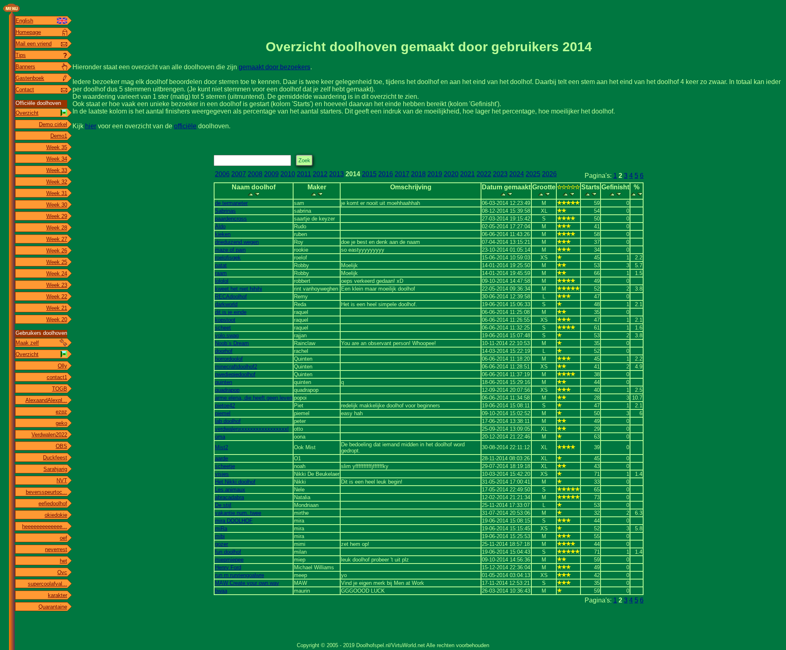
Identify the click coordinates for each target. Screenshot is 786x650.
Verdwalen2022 (49, 435)
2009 (271, 173)
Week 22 (56, 296)
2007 (238, 173)
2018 (418, 173)
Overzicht (27, 113)
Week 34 (56, 159)
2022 (484, 173)
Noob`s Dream (232, 343)
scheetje (225, 466)
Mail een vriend (34, 44)
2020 (451, 173)
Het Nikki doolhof (235, 482)
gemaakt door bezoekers (274, 67)
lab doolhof (228, 421)
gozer (221, 544)
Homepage (28, 32)
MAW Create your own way (247, 583)
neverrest (56, 549)
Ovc (62, 572)
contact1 (57, 377)
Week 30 (56, 205)
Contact (25, 89)
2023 (500, 173)
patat (221, 265)
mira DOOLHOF (234, 521)
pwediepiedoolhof (235, 374)
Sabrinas (225, 211)
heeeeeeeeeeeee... (44, 526)
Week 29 (56, 216)
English (24, 21)
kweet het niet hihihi (238, 289)
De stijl (223, 505)
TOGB (59, 389)
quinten (223, 382)
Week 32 (56, 182)
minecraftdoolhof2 (236, 367)
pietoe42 (225, 405)
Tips (21, 55)
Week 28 (56, 228)
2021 (467, 173)
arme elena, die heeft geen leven (253, 398)
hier (90, 126)
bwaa (221, 591)
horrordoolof (229, 359)
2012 (320, 173)
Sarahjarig (55, 469)
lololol (221, 281)
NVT (61, 480)
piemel (222, 413)
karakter (57, 595)
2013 (336, 173)
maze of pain (230, 250)
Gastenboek (30, 78)
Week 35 (56, 147)
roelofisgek (228, 258)
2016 (385, 173)
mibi (220, 536)
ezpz (61, 412)
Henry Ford (228, 567)
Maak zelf (27, 343)
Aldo (220, 226)
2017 (402, 173)
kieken (222, 234)
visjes (222, 474)
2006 (222, 173)
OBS (61, 446)
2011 (304, 173)
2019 (434, 173)
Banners (25, 67)
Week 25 (56, 262)
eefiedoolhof (52, 503)
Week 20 (56, 319)
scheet (223, 328)
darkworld (226, 304)
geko (61, 423)
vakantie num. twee (238, 513)
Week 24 (56, 273)
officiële (185, 126)
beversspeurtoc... (46, 492)
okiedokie (56, 515)
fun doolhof (228, 552)
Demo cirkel (53, 124)
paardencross (231, 219)
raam (221, 273)
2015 (369, 173)
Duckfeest (55, 458)
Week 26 (56, 251)
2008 (255, 173)
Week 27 (56, 239)
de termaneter (231, 203)
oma (220, 437)
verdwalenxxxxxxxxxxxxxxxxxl (252, 429)
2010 (287, 173)
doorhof (224, 351)
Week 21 (56, 308)
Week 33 (56, 170)
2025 (533, 173)
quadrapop (227, 390)
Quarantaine (52, 607)
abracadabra (229, 497)
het (63, 561)
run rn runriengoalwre (239, 575)
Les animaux (230, 489)
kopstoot (225, 320)
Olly (62, 366)
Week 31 (56, 193)
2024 (516, 173)
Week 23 (56, 285)
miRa (221, 528)
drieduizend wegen (237, 242)
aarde (221, 458)
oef (63, 538)
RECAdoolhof (231, 296)
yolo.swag (227, 335)
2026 (549, 173)
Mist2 (221, 447)
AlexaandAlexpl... (46, 400)
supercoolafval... (47, 584)
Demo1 (58, 136)
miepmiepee (229, 560)
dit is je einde (230, 312)
